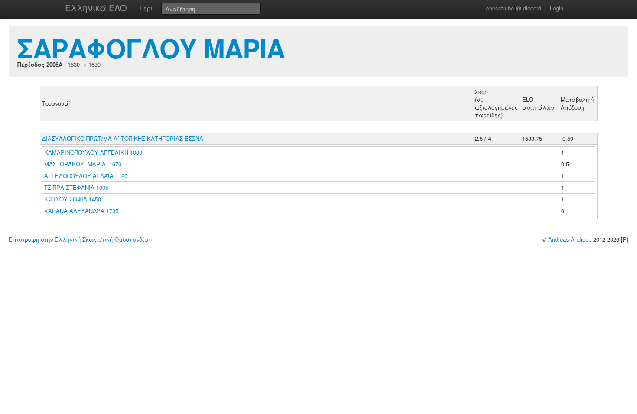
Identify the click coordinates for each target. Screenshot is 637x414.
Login (556, 8)
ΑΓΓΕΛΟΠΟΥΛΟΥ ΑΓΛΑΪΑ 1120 (85, 175)
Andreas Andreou (570, 239)
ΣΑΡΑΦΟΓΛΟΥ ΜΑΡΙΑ (151, 47)
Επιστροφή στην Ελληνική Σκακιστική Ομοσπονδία (79, 239)
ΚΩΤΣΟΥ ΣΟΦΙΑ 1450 (72, 199)
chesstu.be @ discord (513, 8)
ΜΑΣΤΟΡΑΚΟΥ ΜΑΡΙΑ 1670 (82, 164)
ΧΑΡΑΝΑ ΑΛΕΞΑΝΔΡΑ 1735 (81, 211)
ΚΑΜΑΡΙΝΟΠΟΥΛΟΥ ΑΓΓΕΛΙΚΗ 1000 (93, 152)
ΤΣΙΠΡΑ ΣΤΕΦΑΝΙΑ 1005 (76, 187)
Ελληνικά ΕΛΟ (96, 7)
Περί (146, 8)
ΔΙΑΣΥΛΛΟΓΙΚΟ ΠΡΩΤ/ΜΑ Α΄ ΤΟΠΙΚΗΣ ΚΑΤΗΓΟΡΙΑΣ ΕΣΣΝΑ (122, 138)
